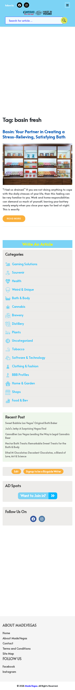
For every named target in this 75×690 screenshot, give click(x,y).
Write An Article (37, 244)
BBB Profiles (20, 374)
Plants (16, 332)
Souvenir (17, 272)
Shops (16, 391)
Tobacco (17, 349)
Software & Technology (28, 357)
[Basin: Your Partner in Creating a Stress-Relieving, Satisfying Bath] (37, 163)
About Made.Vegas (15, 638)
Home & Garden (23, 383)
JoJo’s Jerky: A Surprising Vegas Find (25, 428)
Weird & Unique (22, 289)
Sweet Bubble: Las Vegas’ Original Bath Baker (31, 423)
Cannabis (18, 306)
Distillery (17, 323)
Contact (8, 643)
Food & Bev (19, 400)
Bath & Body (20, 298)
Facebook (9, 666)
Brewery (17, 315)
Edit (16, 471)
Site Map (8, 653)
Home (6, 633)
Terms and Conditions (17, 648)
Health (16, 281)
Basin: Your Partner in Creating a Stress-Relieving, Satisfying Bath (34, 134)
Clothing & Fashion (24, 366)
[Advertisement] (37, 65)
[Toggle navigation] (67, 5)
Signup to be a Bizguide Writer (43, 471)
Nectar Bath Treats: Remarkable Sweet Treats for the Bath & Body (35, 445)
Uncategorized (22, 340)
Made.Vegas (31, 685)
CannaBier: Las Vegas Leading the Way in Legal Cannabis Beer (37, 435)
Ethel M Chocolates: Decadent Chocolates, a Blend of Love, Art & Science (35, 454)
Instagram (9, 671)
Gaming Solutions (24, 264)
